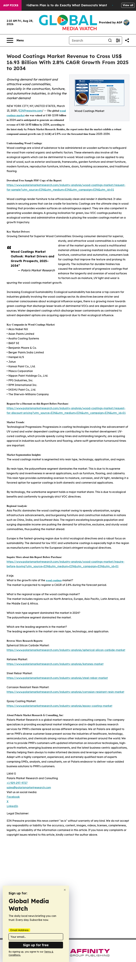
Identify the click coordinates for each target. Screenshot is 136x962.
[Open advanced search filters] (118, 40)
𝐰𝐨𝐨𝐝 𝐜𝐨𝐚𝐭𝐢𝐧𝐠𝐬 (54, 580)
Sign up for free (36, 945)
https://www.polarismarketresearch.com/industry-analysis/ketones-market (55, 664)
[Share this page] (127, 40)
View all (128, 5)
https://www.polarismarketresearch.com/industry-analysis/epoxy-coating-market (59, 705)
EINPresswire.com (30, 110)
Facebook (13, 796)
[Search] (110, 40)
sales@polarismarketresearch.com (29, 787)
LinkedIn (12, 806)
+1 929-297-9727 (17, 782)
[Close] (64, 889)
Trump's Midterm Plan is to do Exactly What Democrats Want (60, 5)
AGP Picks (10, 5)
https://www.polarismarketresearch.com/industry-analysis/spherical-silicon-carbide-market (66, 650)
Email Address (19, 930)
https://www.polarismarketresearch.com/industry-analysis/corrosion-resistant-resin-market (65, 691)
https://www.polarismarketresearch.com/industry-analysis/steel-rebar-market (57, 678)
